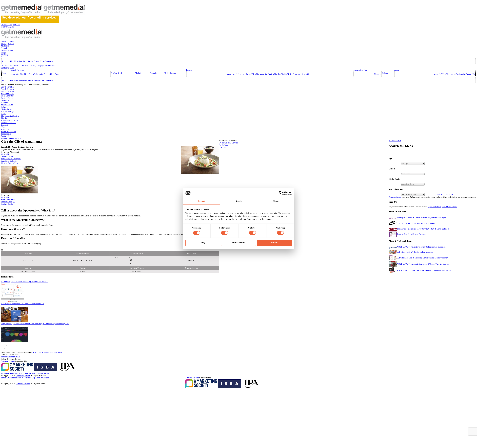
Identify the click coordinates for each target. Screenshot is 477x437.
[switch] (224, 233)
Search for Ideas (8, 61)
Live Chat (222, 147)
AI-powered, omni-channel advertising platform (24, 281)
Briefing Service (7, 44)
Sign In (11, 68)
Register (4, 68)
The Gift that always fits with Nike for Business (416, 223)
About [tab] (275, 201)
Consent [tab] (201, 201)
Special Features (34, 61)
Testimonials (461, 74)
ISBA (253, 74)
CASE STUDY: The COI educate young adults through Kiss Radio (424, 270)
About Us (437, 74)
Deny (203, 243)
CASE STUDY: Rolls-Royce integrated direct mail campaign (421, 247)
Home (4, 73)
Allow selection (238, 243)
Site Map (31, 373)
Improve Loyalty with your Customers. (412, 234)
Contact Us (470, 74)
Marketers (5, 46)
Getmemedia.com (395, 197)
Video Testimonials (448, 74)
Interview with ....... (305, 74)
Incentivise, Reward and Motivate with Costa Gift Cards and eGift (423, 229)
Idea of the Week (21, 61)
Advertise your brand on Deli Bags (22, 304)
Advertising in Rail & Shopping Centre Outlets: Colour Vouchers (422, 258)
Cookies (45, 373)
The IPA (277, 74)
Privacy (20, 373)
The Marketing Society (265, 74)
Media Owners (7, 50)
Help (26, 373)
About (3, 57)
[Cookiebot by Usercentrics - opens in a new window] (281, 193)
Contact (39, 373)
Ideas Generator (46, 61)
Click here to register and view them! (47, 352)
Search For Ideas (7, 41)
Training (4, 55)
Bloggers (377, 74)
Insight (3, 52)
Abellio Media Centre (289, 74)
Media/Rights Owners (449, 207)
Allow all (274, 243)
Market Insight (232, 74)
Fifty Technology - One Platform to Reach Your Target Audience (35, 324)
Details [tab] (239, 201)
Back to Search (395, 140)
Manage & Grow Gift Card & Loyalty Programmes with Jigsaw (422, 218)
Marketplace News (361, 70)
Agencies (4, 48)
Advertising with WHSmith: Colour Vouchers (415, 252)
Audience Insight (244, 74)
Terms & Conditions (9, 373)
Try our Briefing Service (10, 357)
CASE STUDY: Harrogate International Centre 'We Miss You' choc (423, 264)
